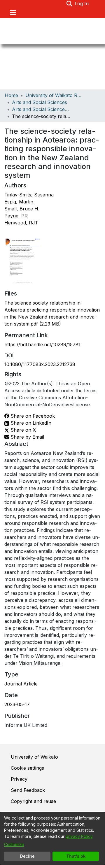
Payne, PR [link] (16, 216)
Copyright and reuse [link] (33, 801)
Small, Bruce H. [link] (21, 209)
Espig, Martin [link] (18, 202)
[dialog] (52, 838)
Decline (27, 856)
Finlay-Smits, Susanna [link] (29, 195)
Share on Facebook (32, 416)
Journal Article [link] (21, 684)
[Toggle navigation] (13, 12)
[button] (69, 3)
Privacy (19, 779)
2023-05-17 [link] (17, 704)
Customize (14, 844)
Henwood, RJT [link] (21, 223)
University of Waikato (34, 757)
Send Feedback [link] (28, 790)
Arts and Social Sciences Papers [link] (41, 109)
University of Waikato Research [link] (54, 95)
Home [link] (11, 95)
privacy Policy (79, 836)
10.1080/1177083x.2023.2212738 (39, 364)
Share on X (22, 430)
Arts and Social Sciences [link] (39, 102)
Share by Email (26, 437)
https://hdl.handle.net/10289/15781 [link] (42, 344)
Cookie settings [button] (27, 768)
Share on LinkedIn (30, 423)
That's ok (75, 856)
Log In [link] (82, 3)
